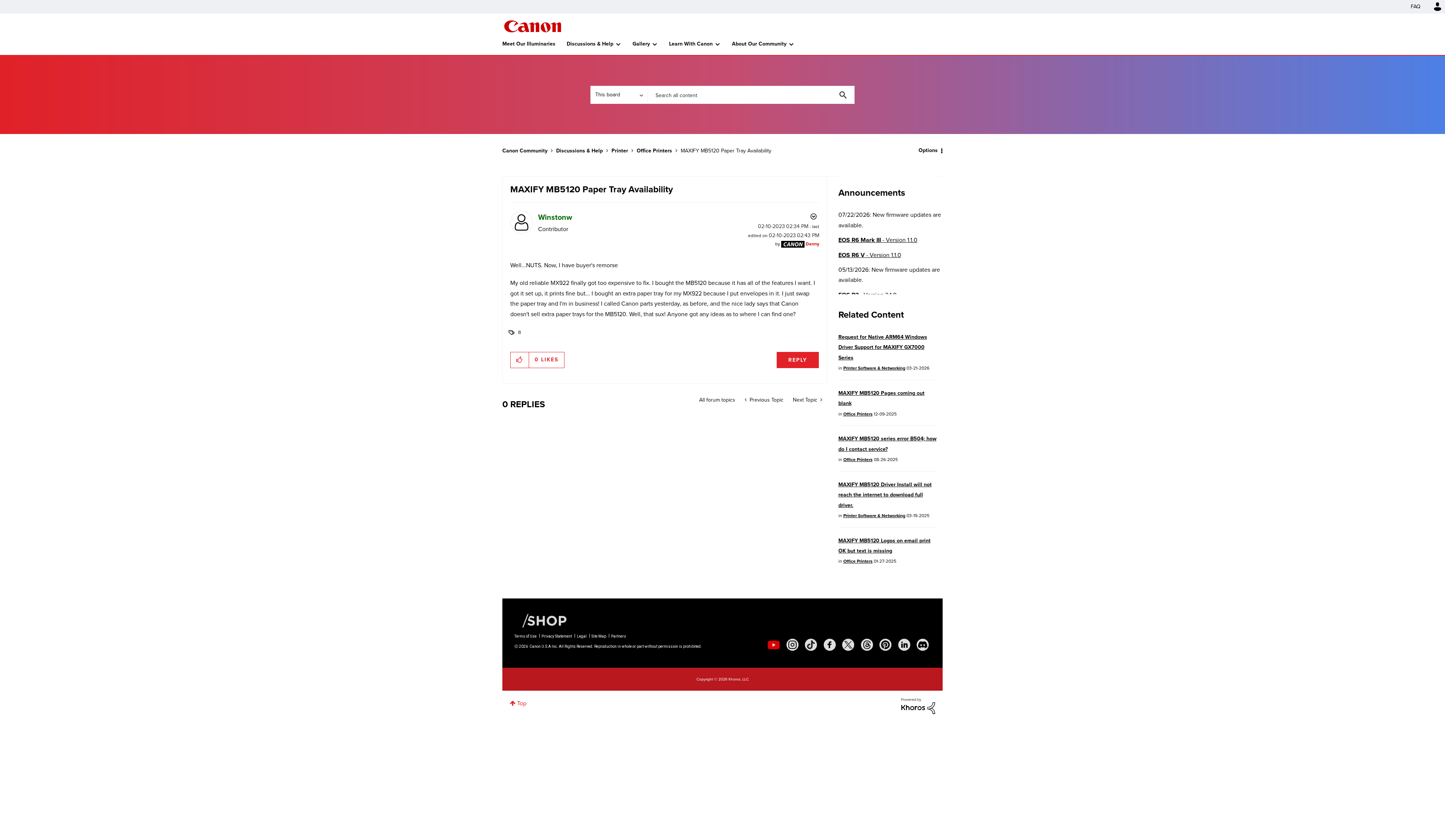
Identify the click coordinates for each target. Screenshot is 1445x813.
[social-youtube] (774, 645)
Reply (797, 360)
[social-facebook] (830, 645)
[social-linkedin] (904, 645)
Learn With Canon (691, 44)
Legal (582, 636)
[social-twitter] (848, 645)
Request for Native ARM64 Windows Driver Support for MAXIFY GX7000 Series (882, 347)
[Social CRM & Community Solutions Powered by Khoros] (918, 705)
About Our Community (759, 44)
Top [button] (521, 703)
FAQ (1416, 7)
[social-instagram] (792, 645)
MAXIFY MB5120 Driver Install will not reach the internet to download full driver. (885, 495)
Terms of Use (525, 636)
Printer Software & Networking (874, 368)
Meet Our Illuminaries (528, 44)
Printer (619, 151)
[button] (520, 359)
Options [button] (928, 150)
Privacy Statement (556, 636)
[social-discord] (923, 645)
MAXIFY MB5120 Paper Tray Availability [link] (726, 151)
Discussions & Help (590, 44)
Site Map (599, 636)
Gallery (641, 44)
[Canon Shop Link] (540, 620)
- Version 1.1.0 (877, 240)
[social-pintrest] (885, 645)
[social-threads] (867, 645)
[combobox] (751, 95)
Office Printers (654, 151)
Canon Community (532, 26)
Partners (618, 636)
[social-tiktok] (811, 645)
